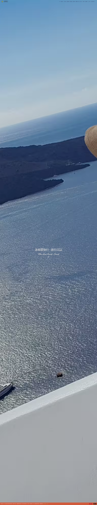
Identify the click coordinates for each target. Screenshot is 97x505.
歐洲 (71, 1)
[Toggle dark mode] (59, 1)
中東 (81, 1)
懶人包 (65, 1)
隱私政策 (44, 503)
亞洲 (74, 1)
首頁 (62, 1)
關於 (86, 1)
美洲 (68, 1)
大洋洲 (78, 1)
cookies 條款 (47, 503)
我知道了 (95, 503)
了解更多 (91, 503)
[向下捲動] (48, 256)
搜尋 (84, 1)
